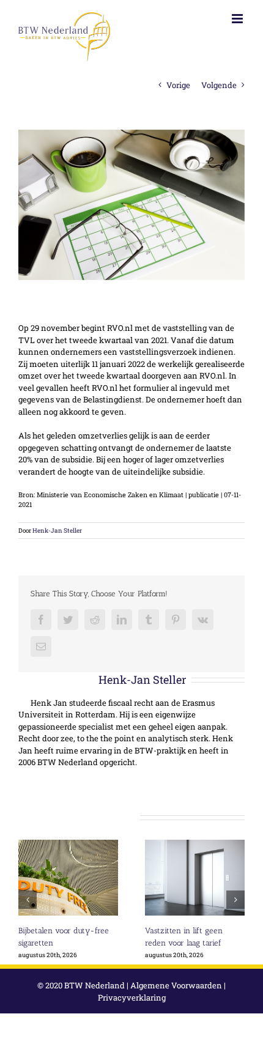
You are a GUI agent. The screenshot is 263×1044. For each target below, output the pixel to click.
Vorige (178, 85)
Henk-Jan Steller (57, 531)
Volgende (219, 85)
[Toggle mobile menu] (238, 18)
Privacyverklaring (132, 997)
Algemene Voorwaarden (176, 985)
